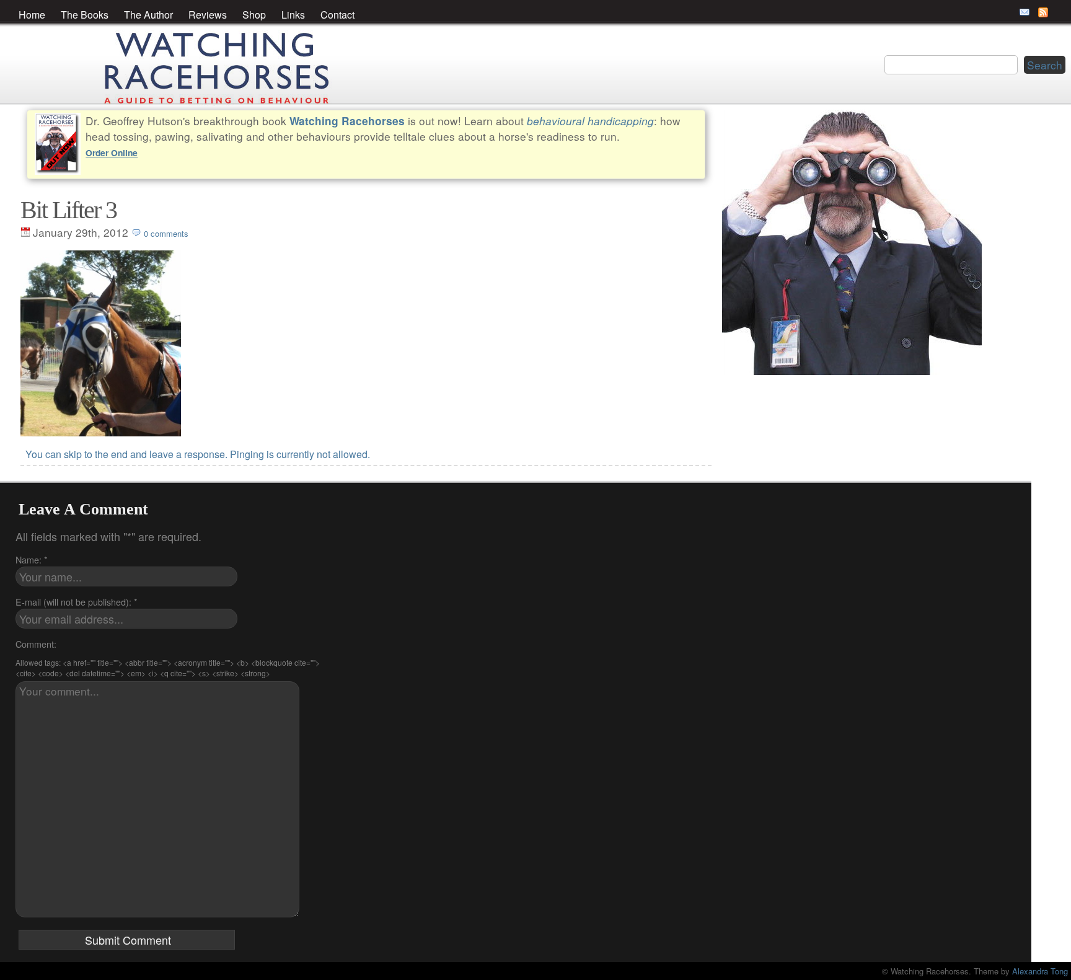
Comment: (35, 643)
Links (293, 14)
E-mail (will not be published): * (76, 601)
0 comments (166, 233)
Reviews (207, 14)
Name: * (31, 559)
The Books (84, 14)
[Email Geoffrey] (1024, 12)
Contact (337, 14)
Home (32, 14)
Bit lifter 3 (68, 210)
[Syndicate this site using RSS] (1043, 12)
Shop (254, 14)
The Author (148, 14)
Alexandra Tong (1040, 971)
